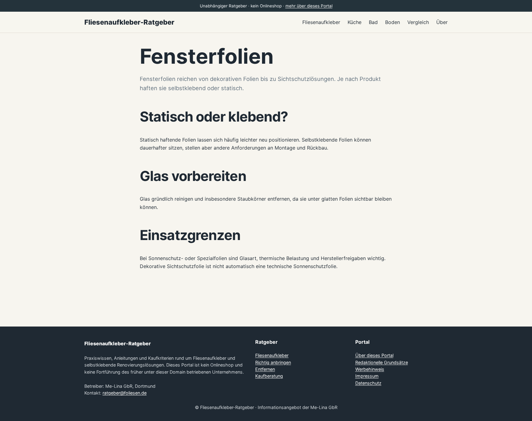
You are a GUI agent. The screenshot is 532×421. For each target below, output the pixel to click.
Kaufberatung (269, 376)
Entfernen (265, 369)
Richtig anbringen (273, 362)
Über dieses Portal (374, 355)
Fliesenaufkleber (271, 355)
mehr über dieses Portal (308, 5)
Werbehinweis (369, 369)
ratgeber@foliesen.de (125, 392)
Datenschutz (368, 383)
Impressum (367, 376)
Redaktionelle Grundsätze (381, 362)
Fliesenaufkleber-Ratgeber (129, 22)
